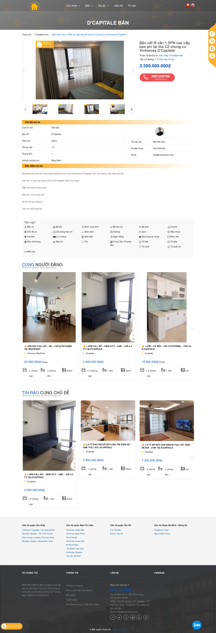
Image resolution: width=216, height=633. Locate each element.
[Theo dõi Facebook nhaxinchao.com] (112, 617)
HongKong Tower (161, 530)
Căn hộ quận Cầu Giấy (33, 525)
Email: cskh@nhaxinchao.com (124, 611)
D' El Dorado (115, 530)
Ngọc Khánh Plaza (162, 533)
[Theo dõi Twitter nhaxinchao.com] (119, 617)
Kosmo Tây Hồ (116, 533)
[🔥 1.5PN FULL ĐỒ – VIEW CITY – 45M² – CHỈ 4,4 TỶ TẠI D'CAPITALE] (108, 307)
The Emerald (71, 537)
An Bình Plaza (72, 544)
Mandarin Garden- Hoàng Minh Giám (37, 541)
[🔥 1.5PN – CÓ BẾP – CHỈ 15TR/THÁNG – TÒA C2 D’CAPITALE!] (167, 307)
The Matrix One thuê (75, 548)
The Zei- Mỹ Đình (73, 556)
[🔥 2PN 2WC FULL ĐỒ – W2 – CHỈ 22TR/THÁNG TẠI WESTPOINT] (49, 307)
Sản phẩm (71, 594)
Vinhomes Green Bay (75, 530)
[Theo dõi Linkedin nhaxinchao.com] (139, 617)
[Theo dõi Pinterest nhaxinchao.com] (145, 617)
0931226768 (159, 148)
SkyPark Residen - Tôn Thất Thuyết (37, 533)
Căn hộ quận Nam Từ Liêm (79, 525)
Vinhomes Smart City (75, 541)
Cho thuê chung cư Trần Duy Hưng (82, 604)
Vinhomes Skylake (74, 552)
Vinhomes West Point (75, 533)
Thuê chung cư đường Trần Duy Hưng (38, 537)
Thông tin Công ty (74, 585)
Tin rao (46, 392)
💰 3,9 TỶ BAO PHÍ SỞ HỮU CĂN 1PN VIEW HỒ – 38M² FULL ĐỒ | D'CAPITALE (107, 446)
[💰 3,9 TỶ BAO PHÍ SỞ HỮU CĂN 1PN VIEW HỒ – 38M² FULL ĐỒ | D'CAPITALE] (108, 420)
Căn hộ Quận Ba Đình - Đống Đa (170, 525)
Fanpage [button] (159, 572)
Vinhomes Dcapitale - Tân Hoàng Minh (38, 530)
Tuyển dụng (71, 599)
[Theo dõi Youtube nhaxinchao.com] (132, 617)
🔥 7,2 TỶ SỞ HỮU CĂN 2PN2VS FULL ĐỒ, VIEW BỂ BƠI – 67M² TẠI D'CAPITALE (166, 446)
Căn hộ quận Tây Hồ (120, 525)
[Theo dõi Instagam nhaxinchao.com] (126, 617)
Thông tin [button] (72, 572)
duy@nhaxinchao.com (163, 154)
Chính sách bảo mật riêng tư (79, 590)
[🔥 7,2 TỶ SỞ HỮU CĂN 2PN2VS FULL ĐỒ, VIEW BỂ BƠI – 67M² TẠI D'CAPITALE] (167, 420)
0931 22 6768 (120, 589)
